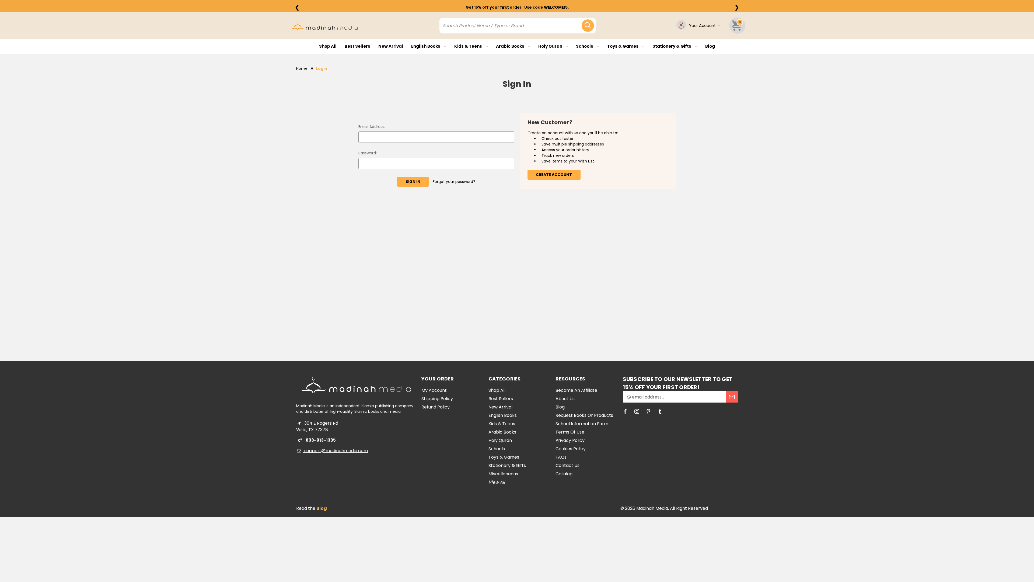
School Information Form (582, 424)
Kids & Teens (468, 46)
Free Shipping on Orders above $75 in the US (517, 7)
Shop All (328, 46)
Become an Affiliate (576, 390)
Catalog (564, 474)
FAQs (561, 457)
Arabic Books (510, 46)
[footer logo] (356, 385)
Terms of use (570, 432)
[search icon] (588, 25)
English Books (426, 46)
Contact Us (567, 465)
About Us (565, 399)
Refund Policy (435, 407)
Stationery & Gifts (672, 46)
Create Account (554, 174)
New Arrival (390, 46)
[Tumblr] (660, 411)
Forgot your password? (454, 181)
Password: (367, 153)
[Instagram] (636, 411)
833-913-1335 (320, 440)
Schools (585, 46)
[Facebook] (625, 411)
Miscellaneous (503, 474)
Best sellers (357, 46)
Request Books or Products (584, 415)
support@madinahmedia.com (335, 451)
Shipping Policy (437, 399)
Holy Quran (550, 46)
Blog (710, 46)
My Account (434, 390)
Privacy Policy (570, 440)
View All (496, 482)
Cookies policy (571, 449)
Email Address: (371, 126)
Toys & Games (623, 46)
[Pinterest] (648, 411)
